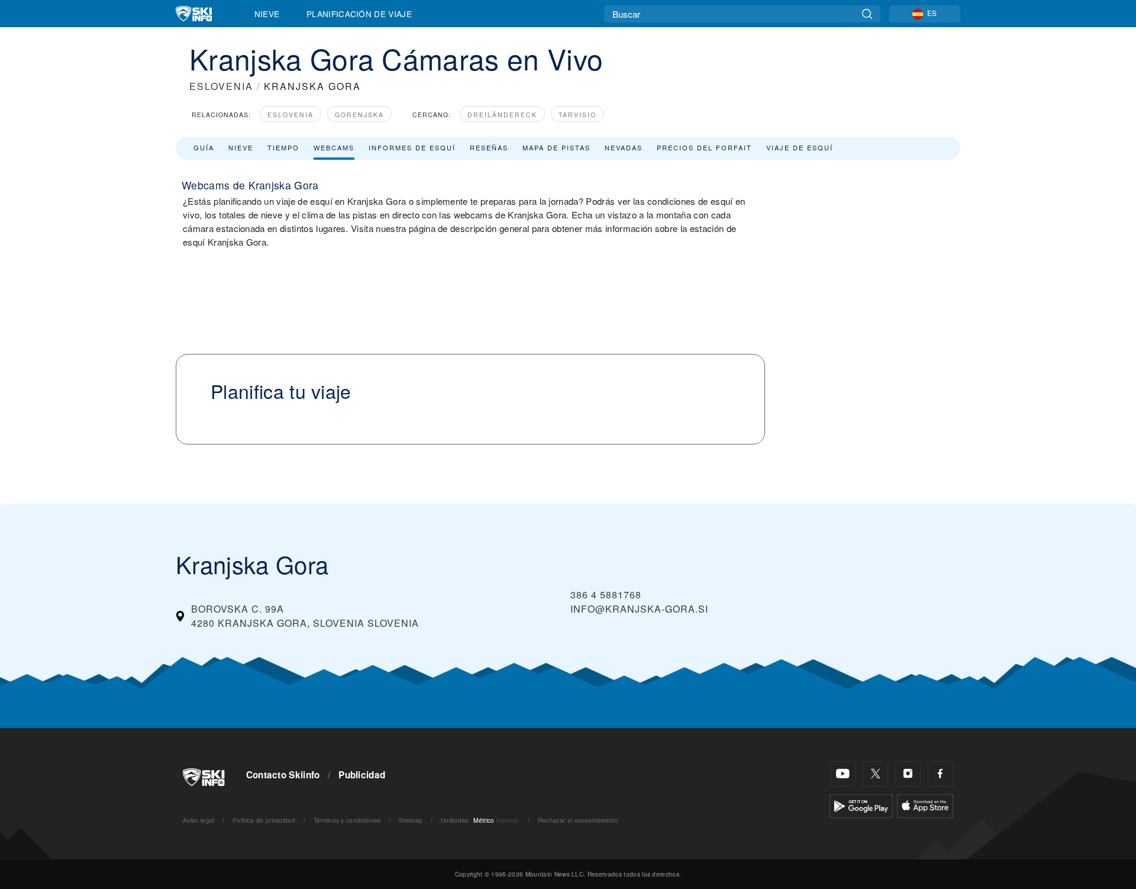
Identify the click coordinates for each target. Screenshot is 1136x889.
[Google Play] (861, 804)
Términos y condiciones (347, 820)
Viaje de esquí (799, 147)
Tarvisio (577, 114)
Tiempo (283, 147)
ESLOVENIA (221, 86)
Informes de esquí (412, 147)
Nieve (267, 14)
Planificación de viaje (359, 14)
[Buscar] (867, 13)
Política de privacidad (264, 820)
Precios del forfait (704, 147)
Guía (203, 147)
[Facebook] (940, 774)
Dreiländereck (502, 114)
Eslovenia (290, 114)
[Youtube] (843, 774)
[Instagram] (908, 774)
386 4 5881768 (605, 594)
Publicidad (361, 774)
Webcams (334, 147)
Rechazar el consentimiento (578, 820)
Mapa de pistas (556, 147)
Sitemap (410, 820)
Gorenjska (359, 114)
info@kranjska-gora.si (639, 609)
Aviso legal (199, 820)
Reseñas (489, 147)
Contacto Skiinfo (283, 774)
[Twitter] (875, 774)
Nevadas (624, 147)
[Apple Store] (925, 804)
